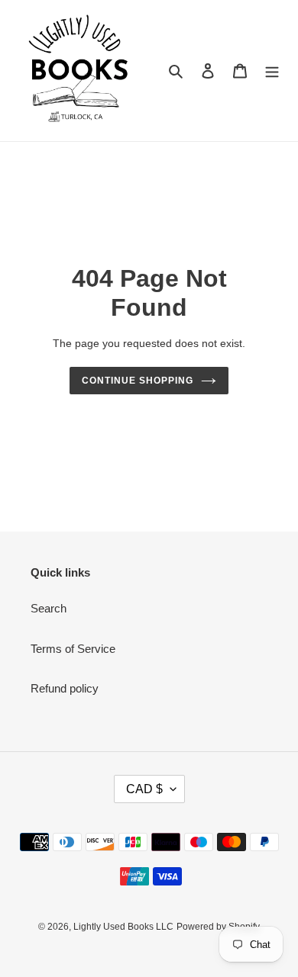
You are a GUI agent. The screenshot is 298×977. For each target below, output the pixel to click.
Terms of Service (73, 648)
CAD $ (144, 789)
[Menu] (272, 70)
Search (48, 608)
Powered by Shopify (218, 926)
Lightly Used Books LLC (123, 926)
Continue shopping (137, 380)
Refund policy (65, 688)
